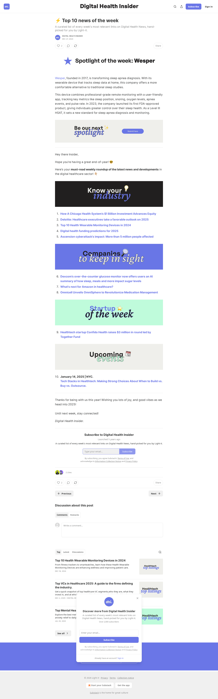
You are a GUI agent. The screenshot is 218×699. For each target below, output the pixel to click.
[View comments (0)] (68, 46)
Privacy (104, 677)
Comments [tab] (62, 515)
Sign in (209, 6)
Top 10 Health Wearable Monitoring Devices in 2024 (95, 225)
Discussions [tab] (77, 552)
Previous (66, 493)
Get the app (124, 685)
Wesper (60, 78)
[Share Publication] (181, 7)
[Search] (175, 7)
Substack (94, 692)
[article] (109, 567)
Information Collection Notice (108, 649)
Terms (113, 677)
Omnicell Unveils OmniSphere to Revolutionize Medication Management (109, 292)
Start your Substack (101, 685)
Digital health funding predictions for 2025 (89, 231)
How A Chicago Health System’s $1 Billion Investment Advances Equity (108, 213)
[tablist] (68, 515)
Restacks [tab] (74, 515)
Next (153, 493)
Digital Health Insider (72, 36)
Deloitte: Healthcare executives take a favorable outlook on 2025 (104, 219)
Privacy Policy (131, 649)
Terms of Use (123, 646)
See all (61, 633)
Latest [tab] (66, 552)
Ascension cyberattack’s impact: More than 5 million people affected (106, 236)
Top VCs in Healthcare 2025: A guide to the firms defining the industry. (94, 585)
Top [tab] (58, 552)
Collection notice (125, 677)
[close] (137, 598)
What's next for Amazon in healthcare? (86, 286)
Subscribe (193, 6)
